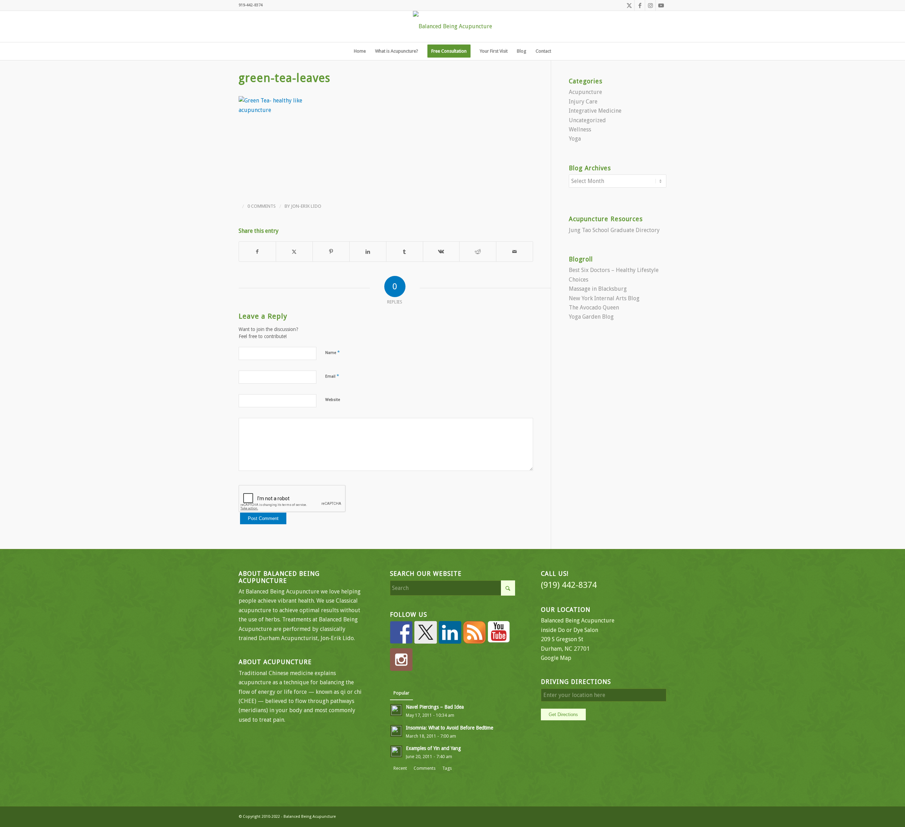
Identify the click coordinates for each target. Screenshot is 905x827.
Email (332, 376)
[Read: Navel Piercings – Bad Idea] (396, 710)
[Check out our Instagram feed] (401, 659)
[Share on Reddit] (478, 251)
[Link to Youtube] (661, 5)
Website (332, 399)
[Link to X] (629, 5)
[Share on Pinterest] (331, 251)
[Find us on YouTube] (498, 632)
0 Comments (261, 206)
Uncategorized (587, 120)
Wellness (580, 129)
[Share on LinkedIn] (368, 251)
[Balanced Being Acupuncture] (452, 26)
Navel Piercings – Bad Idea (435, 707)
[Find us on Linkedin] (450, 632)
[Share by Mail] (514, 251)
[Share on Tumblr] (404, 251)
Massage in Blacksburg (598, 288)
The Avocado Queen (594, 307)
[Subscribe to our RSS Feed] (474, 632)
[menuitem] (359, 51)
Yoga (575, 138)
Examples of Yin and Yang (433, 748)
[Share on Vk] (441, 251)
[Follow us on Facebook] (401, 632)
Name (332, 352)
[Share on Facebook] (257, 251)
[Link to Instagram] (650, 5)
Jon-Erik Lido (306, 206)
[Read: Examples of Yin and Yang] (396, 751)
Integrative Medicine (595, 110)
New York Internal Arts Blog (604, 298)
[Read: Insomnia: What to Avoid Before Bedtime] (396, 731)
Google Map (556, 658)
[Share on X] (294, 251)
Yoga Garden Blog (591, 316)
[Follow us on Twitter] (425, 632)
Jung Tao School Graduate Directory (614, 230)
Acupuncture (585, 92)
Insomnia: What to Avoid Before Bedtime (449, 728)
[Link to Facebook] (640, 5)
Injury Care (583, 101)
